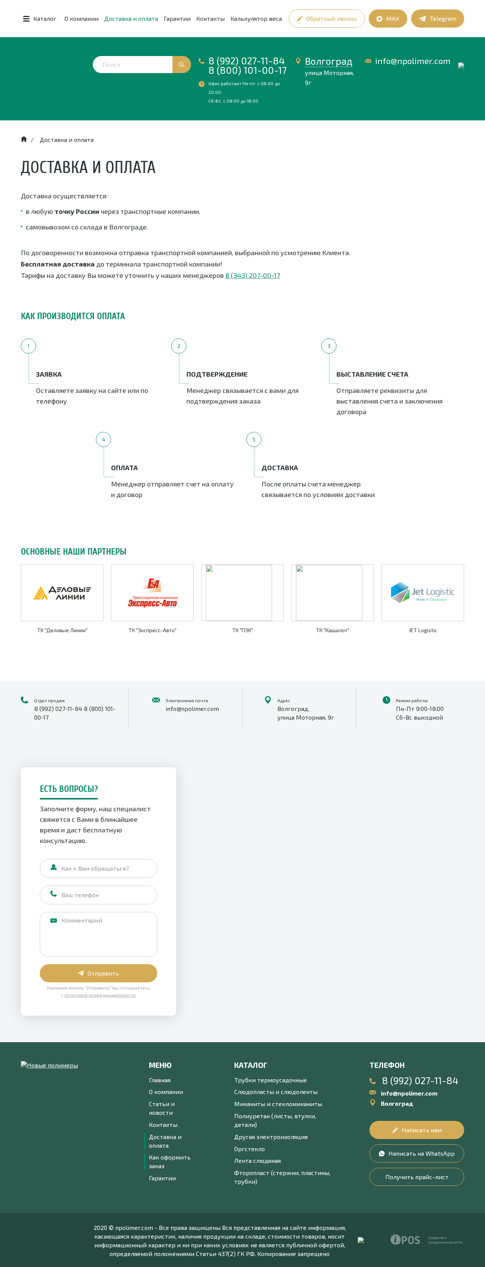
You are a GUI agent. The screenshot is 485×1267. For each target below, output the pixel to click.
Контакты (210, 18)
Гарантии (177, 18)
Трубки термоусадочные (270, 1079)
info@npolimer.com (413, 61)
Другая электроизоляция (271, 1136)
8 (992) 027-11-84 (246, 60)
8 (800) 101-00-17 (247, 70)
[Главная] (24, 139)
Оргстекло (249, 1148)
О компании (81, 18)
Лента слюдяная (257, 1160)
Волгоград (328, 61)
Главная (160, 1079)
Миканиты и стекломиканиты (278, 1103)
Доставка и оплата (131, 18)
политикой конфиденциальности (100, 994)
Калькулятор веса (256, 18)
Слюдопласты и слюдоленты (276, 1091)
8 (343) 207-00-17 (252, 275)
